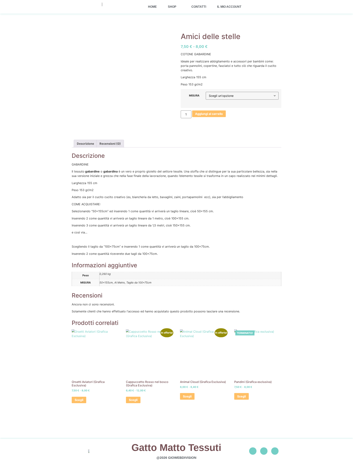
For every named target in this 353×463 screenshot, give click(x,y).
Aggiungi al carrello (209, 114)
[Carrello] (265, 7)
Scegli (79, 400)
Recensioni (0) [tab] (110, 143)
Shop (172, 6)
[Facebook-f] (252, 451)
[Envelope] (275, 451)
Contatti (198, 6)
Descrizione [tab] (85, 143)
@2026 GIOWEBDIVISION (176, 458)
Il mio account (229, 6)
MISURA (194, 95)
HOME (152, 6)
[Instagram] (264, 451)
